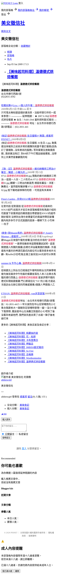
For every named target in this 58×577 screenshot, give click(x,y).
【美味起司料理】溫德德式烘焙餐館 (26, 361)
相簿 (9, 52)
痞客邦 (23, 396)
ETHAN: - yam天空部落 (23, 293)
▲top (4, 414)
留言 (30, 396)
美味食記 (24, 405)
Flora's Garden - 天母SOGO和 (25, 199)
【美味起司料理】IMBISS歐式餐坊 (25, 347)
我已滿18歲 (7, 571)
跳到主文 (6, 31)
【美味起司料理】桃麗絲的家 (22, 333)
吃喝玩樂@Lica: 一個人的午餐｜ (27, 105)
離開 (17, 571)
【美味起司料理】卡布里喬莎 (22, 340)
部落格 (10, 55)
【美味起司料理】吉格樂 (20, 354)
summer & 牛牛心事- (21, 263)
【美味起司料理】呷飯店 (20, 344)
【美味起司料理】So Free (20, 351)
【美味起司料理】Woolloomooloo (24, 358)
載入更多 (6, 419)
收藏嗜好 (25, 46)
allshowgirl (6, 380)
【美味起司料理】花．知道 (21, 336)
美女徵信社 (13, 23)
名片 (9, 59)
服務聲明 (32, 536)
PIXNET (14, 533)
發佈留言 (6, 438)
